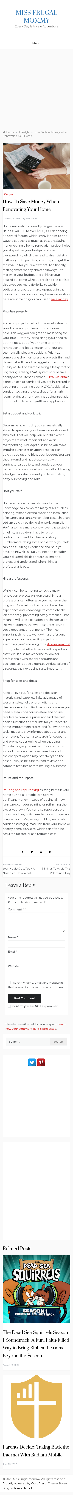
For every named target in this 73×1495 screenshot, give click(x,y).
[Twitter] (32, 1062)
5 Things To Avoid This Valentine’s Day (55, 871)
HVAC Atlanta (57, 377)
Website (13, 966)
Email (12, 951)
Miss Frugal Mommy (36, 17)
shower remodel (58, 644)
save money (59, 299)
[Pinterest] (41, 1062)
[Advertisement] (36, 88)
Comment (16, 909)
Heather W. (31, 218)
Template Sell (23, 1488)
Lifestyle (8, 194)
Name (13, 937)
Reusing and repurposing (21, 790)
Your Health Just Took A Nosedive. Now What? (19, 871)
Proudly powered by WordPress (24, 1483)
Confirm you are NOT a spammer (34, 1006)
